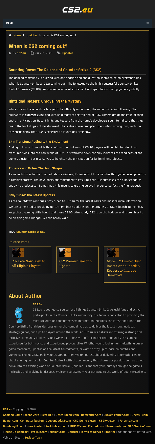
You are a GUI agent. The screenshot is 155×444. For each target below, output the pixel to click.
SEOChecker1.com (140, 426)
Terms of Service (92, 432)
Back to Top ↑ (33, 438)
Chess (136, 415)
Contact (73, 432)
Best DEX (47, 415)
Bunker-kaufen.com (117, 415)
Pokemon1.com (116, 426)
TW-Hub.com (39, 432)
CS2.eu (21, 53)
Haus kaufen (35, 426)
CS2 (42, 232)
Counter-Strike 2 (27, 232)
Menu (9, 23)
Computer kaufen (32, 421)
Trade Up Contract (16, 432)
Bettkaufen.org (91, 415)
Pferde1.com (96, 426)
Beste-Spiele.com (67, 415)
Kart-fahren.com (56, 426)
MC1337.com (78, 426)
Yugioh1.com (57, 432)
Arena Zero (31, 415)
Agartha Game (12, 415)
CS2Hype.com (108, 421)
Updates (67, 53)
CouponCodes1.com (58, 421)
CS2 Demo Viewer (85, 421)
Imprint (110, 432)
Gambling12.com (13, 426)
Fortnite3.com (128, 421)
